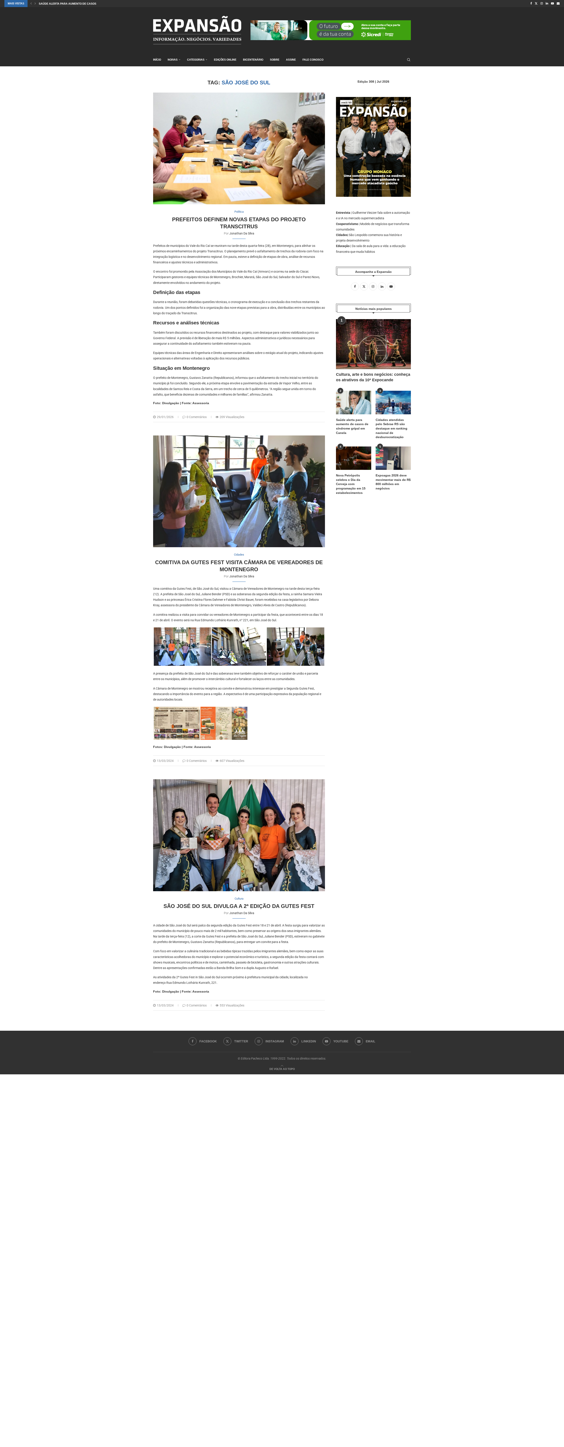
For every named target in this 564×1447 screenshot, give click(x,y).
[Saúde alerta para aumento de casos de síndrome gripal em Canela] (353, 402)
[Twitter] (536, 3)
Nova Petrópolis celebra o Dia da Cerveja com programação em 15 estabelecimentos (350, 484)
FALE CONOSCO (312, 59)
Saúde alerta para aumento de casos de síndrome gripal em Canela (352, 426)
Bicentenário (253, 59)
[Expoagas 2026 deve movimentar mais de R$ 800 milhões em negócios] (393, 458)
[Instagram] (541, 3)
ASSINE (291, 59)
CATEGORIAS (195, 59)
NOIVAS (173, 59)
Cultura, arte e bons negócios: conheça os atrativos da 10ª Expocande (373, 377)
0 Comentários (197, 417)
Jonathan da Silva (241, 233)
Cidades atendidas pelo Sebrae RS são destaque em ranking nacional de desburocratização (391, 428)
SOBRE (274, 59)
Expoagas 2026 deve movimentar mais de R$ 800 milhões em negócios (393, 482)
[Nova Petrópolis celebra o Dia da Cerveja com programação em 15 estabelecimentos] (353, 458)
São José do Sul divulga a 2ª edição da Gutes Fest (238, 906)
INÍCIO (157, 59)
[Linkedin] (547, 3)
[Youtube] (552, 3)
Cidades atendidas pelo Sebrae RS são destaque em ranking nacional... (93, 3)
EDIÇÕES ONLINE (225, 59)
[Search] (408, 59)
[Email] (558, 3)
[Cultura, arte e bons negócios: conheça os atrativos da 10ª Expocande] (373, 344)
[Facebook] (531, 3)
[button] (31, 3)
